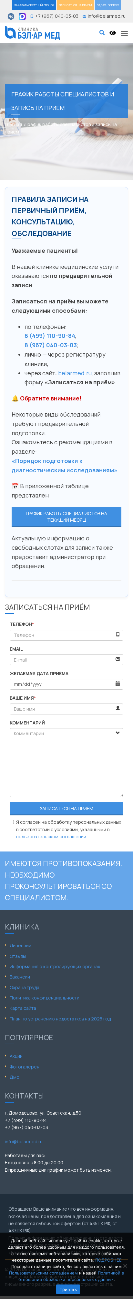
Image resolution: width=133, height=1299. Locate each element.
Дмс (14, 1077)
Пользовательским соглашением (43, 1272)
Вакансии (20, 977)
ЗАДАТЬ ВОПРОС (108, 5)
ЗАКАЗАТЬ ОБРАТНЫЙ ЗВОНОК (34, 5)
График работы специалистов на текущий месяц (66, 516)
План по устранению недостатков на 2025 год (60, 1019)
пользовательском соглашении (51, 836)
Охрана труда (24, 987)
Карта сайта (23, 1008)
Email (16, 649)
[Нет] (125, 1266)
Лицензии (20, 945)
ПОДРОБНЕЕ (108, 1260)
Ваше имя (23, 698)
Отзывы (18, 956)
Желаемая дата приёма (39, 673)
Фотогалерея (24, 1067)
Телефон (22, 624)
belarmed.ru (75, 373)
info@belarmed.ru (24, 1141)
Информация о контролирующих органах (55, 966)
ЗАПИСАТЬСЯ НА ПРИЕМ (75, 5)
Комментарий (27, 723)
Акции (16, 1056)
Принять (68, 1289)
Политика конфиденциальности (44, 998)
